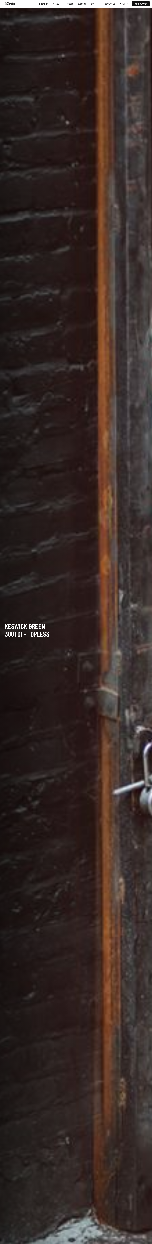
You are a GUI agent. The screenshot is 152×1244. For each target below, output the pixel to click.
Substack (82, 4)
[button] (124, 4)
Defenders (43, 4)
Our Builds (58, 4)
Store (93, 4)
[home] (21, 4)
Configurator (141, 4)
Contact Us (110, 4)
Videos (70, 4)
